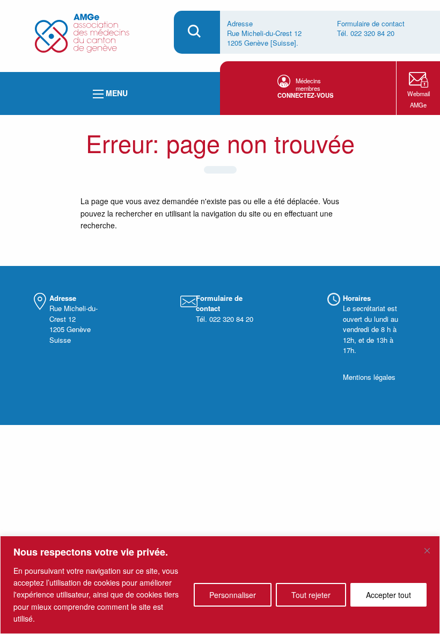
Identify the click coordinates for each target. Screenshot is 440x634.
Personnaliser (232, 594)
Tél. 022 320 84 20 (365, 33)
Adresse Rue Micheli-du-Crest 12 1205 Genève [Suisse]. (264, 33)
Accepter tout (388, 594)
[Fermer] (427, 551)
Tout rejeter (311, 594)
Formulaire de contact (371, 23)
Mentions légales (369, 377)
